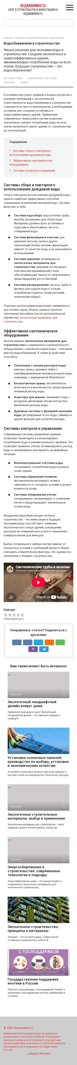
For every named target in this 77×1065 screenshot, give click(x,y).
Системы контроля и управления (34, 170)
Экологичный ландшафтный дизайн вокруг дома (32, 704)
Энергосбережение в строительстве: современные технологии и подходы (34, 871)
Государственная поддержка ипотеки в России (33, 981)
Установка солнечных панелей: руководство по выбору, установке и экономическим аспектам (38, 761)
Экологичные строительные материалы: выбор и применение (36, 816)
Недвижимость (33, 5)
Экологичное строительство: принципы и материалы (33, 929)
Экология (9, 82)
